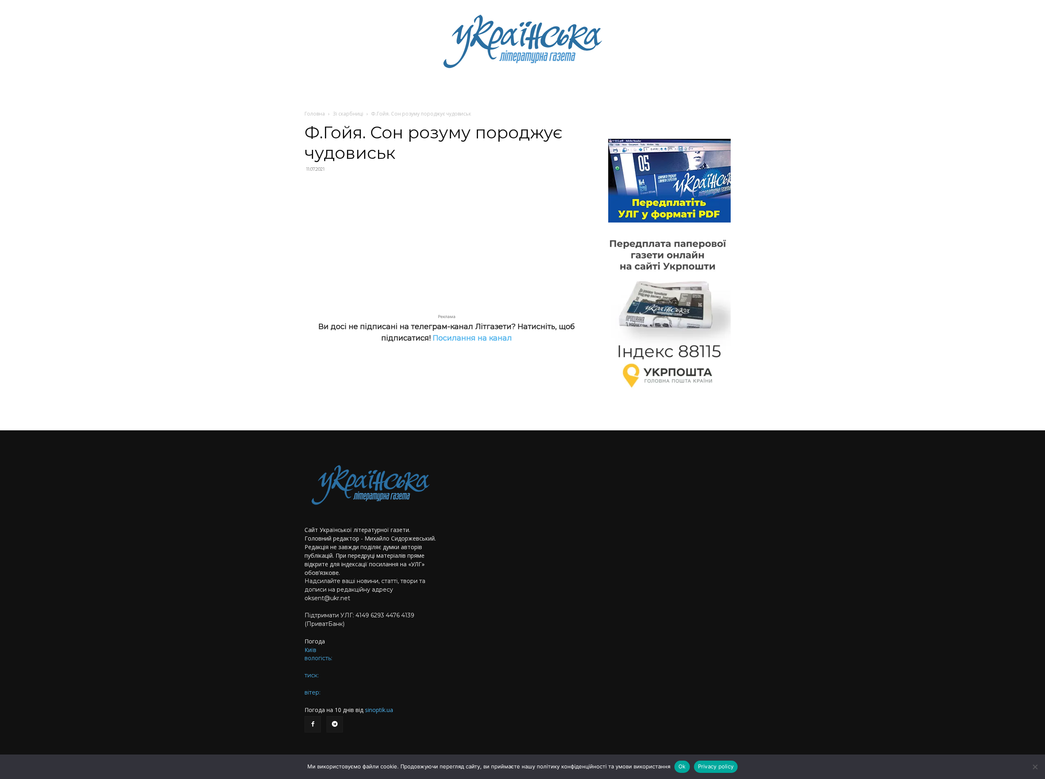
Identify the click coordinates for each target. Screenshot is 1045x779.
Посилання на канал (472, 338)
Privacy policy (716, 766)
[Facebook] (313, 724)
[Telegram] (335, 724)
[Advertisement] (447, 238)
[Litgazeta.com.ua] (522, 41)
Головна (315, 113)
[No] (1035, 767)
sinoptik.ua (379, 710)
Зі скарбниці (348, 113)
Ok (682, 766)
